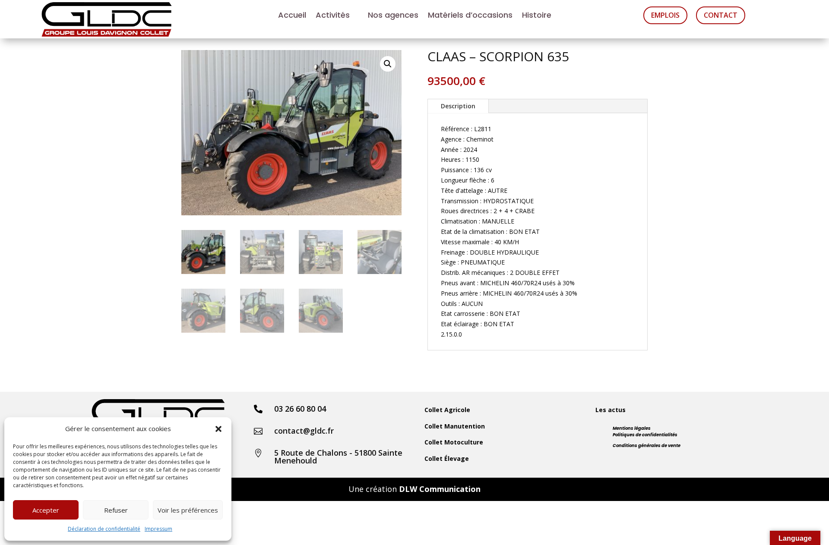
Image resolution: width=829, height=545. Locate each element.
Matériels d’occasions (470, 16)
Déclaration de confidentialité (104, 528)
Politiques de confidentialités (645, 435)
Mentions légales (632, 428)
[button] (218, 429)
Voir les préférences (188, 510)
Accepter (45, 510)
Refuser (116, 510)
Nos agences (393, 16)
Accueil (292, 16)
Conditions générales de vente (646, 445)
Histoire (536, 16)
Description (458, 106)
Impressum (158, 528)
